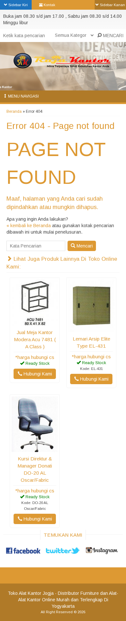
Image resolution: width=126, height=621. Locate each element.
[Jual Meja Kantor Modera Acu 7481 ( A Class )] (35, 322)
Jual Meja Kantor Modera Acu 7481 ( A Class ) (35, 339)
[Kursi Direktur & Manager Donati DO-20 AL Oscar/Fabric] (35, 448)
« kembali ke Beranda (28, 225)
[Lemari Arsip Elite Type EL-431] (91, 329)
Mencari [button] (84, 245)
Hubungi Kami (37, 373)
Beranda (14, 111)
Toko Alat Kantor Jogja (31, 593)
